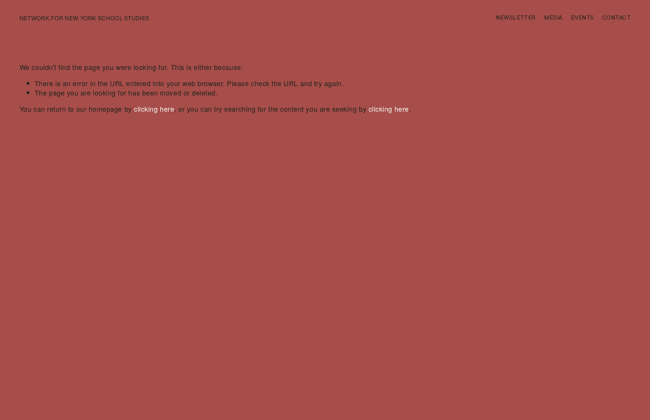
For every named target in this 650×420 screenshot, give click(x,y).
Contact (616, 17)
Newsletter (515, 17)
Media (553, 17)
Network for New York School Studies (84, 18)
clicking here (154, 109)
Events (582, 17)
